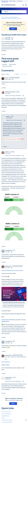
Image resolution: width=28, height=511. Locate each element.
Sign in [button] (13, 28)
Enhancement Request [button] (7, 66)
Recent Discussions (6, 411)
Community (4, 1)
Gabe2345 (7, 38)
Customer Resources (6, 414)
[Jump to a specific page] (25, 74)
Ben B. (7, 116)
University (19, 1)
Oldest (7, 74)
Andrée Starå (8, 266)
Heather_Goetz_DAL (10, 92)
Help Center (12, 1)
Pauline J (7, 152)
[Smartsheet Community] (9, 5)
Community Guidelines (6, 422)
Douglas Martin (8, 377)
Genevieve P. (18, 95)
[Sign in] (25, 5)
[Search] (23, 5)
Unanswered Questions (14, 420)
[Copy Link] (12, 39)
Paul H (6, 78)
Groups (3, 418)
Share (3, 54)
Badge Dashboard (5, 416)
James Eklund (8, 250)
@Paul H (12, 270)
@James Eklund (19, 270)
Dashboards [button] (4, 64)
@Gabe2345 (6, 270)
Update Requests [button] (12, 64)
